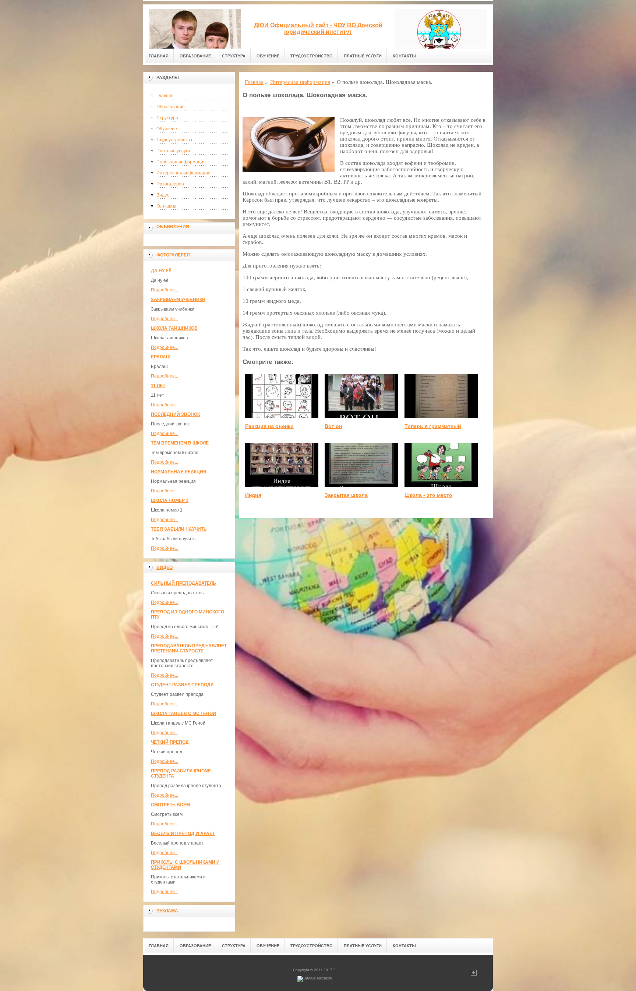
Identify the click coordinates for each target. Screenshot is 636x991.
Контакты (404, 56)
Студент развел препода (182, 684)
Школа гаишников (174, 328)
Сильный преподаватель (183, 583)
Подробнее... (164, 290)
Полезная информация (181, 161)
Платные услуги (363, 56)
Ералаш (160, 357)
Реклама (167, 910)
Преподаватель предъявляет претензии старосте (189, 648)
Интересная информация (183, 173)
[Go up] (474, 974)
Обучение (268, 56)
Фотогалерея (170, 184)
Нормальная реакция (178, 471)
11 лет (158, 385)
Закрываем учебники (178, 299)
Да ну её (161, 270)
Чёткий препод (170, 742)
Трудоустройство (311, 56)
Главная (159, 56)
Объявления (172, 226)
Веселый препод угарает (183, 833)
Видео (163, 195)
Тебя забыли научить (179, 529)
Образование (195, 56)
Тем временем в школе (180, 443)
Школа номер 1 (169, 500)
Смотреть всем (170, 804)
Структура (233, 56)
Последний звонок (175, 414)
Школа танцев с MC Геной (183, 713)
